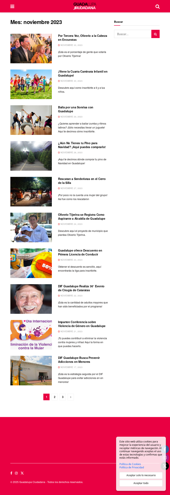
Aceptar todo (141, 483)
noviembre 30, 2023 (71, 45)
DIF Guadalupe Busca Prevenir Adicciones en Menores (79, 360)
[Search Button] (157, 6)
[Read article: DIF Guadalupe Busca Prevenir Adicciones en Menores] (31, 370)
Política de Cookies (130, 464)
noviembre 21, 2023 (71, 331)
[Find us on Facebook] (11, 473)
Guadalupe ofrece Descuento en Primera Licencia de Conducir (80, 252)
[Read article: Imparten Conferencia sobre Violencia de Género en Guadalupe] (31, 335)
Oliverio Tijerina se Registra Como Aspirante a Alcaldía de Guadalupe (81, 216)
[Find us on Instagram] (16, 473)
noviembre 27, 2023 (71, 188)
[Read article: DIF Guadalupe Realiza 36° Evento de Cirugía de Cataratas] (31, 299)
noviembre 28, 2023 (71, 152)
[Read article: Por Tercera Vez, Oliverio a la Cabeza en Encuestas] (31, 48)
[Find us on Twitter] (22, 473)
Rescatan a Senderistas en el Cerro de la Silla (82, 181)
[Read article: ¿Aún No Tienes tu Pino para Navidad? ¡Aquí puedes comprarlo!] (31, 156)
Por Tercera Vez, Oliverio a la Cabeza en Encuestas (82, 38)
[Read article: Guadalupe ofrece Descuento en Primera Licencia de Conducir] (31, 263)
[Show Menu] (12, 6)
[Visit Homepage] (85, 6)
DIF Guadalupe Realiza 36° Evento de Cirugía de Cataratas (81, 288)
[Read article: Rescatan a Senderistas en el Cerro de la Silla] (31, 191)
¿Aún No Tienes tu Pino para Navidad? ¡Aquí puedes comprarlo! (82, 145)
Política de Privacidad (131, 467)
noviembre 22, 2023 (71, 295)
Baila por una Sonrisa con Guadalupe (75, 109)
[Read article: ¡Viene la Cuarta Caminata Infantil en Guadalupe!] (31, 84)
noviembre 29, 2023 (71, 116)
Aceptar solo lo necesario (141, 475)
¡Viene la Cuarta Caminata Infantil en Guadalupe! (83, 73)
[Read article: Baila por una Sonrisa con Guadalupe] (31, 120)
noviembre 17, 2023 (71, 367)
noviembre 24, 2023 (71, 224)
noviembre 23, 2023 (71, 259)
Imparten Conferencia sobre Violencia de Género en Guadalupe (82, 324)
